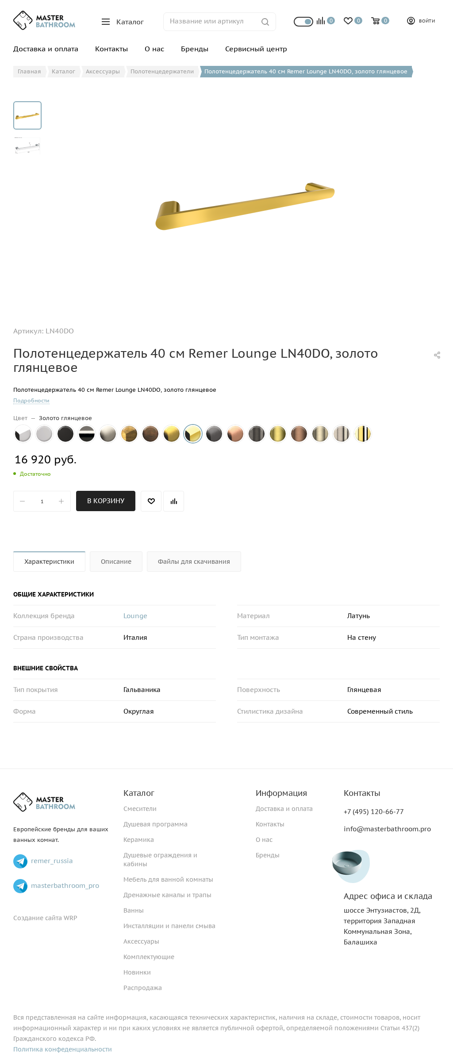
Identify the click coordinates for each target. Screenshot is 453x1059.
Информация (281, 793)
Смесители (140, 809)
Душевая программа (155, 824)
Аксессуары (141, 941)
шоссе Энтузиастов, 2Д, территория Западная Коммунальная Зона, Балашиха (388, 919)
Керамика (138, 840)
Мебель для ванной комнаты (168, 879)
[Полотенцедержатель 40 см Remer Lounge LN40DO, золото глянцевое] (246, 200)
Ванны (133, 910)
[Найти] (265, 21)
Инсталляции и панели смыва (169, 926)
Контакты (270, 824)
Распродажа (142, 988)
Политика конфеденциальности (62, 1049)
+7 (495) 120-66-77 (374, 811)
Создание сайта (37, 918)
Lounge (135, 616)
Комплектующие (148, 957)
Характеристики (49, 562)
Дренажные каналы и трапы (167, 895)
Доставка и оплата (284, 809)
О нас (264, 840)
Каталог (138, 793)
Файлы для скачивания (194, 562)
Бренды (268, 855)
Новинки (137, 972)
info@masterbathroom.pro (387, 829)
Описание (116, 562)
